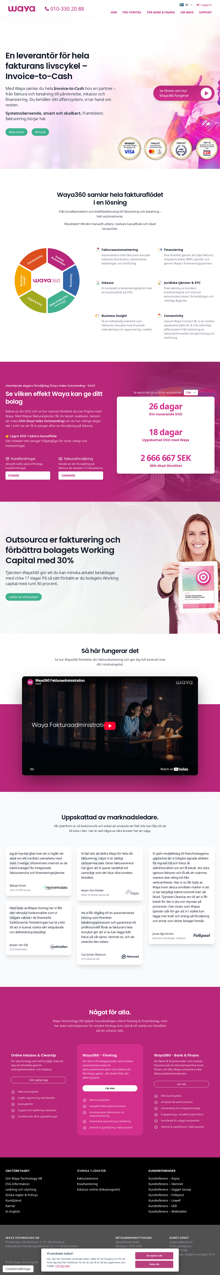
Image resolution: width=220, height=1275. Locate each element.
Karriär (10, 1206)
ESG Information (18, 1184)
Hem (114, 12)
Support (205, 12)
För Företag (131, 12)
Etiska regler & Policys (22, 1195)
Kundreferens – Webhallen (167, 1211)
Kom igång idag (38, 1080)
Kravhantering (87, 1184)
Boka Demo (16, 132)
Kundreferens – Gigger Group (169, 1189)
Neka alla (154, 1264)
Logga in (206, 5)
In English (13, 1211)
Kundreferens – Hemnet (165, 1184)
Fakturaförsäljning (78, 458)
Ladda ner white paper (23, 597)
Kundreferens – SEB (162, 1206)
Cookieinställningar (18, 1269)
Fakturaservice (87, 1178)
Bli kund (40, 132)
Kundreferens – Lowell (164, 1200)
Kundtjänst (13, 1200)
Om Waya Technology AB (24, 1178)
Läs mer (110, 1088)
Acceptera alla (154, 1255)
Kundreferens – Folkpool (166, 1195)
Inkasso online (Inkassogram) (98, 1189)
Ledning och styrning (21, 1189)
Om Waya (187, 12)
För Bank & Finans (161, 12)
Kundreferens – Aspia (163, 1178)
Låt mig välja (62, 1266)
